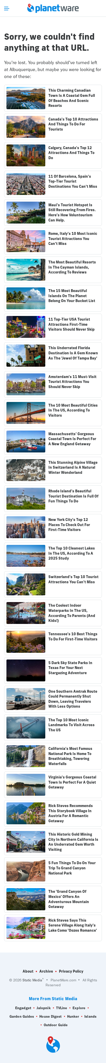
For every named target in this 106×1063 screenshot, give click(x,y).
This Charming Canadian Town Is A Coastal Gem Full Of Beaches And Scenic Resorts (71, 98)
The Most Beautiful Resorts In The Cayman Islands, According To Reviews (72, 267)
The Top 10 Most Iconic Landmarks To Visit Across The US (71, 725)
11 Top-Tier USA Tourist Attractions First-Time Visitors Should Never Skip (71, 324)
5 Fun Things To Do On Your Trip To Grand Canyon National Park (72, 868)
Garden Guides (22, 1016)
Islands (90, 1016)
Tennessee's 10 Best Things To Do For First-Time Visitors (73, 636)
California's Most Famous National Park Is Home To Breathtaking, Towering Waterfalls (70, 756)
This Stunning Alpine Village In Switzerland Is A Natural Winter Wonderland (73, 467)
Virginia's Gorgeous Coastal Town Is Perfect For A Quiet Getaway (72, 782)
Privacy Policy (71, 971)
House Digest (50, 1016)
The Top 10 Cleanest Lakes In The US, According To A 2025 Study (71, 553)
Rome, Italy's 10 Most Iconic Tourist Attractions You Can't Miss (72, 238)
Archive (46, 971)
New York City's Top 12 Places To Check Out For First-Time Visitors (69, 524)
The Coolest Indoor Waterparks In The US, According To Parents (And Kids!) (71, 613)
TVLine (61, 1008)
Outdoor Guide (56, 1025)
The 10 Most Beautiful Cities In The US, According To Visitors (73, 410)
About (28, 971)
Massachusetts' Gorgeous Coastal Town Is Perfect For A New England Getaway (72, 439)
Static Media (32, 980)
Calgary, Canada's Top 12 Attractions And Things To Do (71, 152)
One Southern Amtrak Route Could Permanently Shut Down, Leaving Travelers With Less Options (72, 699)
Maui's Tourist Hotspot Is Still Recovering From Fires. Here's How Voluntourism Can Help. (72, 212)
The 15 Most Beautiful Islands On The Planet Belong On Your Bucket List (71, 295)
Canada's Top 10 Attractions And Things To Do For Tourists (73, 124)
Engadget (23, 1008)
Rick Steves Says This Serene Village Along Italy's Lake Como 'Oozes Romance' (72, 925)
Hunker (73, 1016)
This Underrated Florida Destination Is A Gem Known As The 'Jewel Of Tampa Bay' (73, 353)
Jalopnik (44, 1008)
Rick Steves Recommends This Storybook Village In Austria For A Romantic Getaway (70, 813)
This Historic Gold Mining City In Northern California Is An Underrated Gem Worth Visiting (73, 842)
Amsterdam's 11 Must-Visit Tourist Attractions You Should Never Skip (72, 381)
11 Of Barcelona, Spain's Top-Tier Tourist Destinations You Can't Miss (72, 181)
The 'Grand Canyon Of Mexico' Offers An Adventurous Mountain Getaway (68, 899)
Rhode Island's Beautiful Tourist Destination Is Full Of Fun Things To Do (73, 496)
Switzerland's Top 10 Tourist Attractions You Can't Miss (73, 579)
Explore (79, 1008)
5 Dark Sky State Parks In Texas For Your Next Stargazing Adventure (70, 668)
